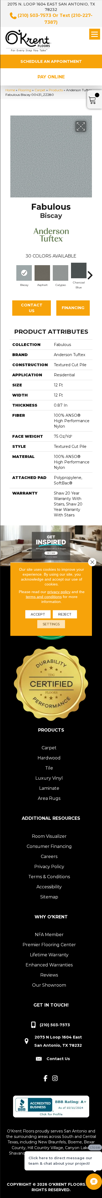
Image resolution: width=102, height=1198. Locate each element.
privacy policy (58, 591)
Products (56, 90)
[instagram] (55, 1078)
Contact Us (31, 308)
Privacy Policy (49, 866)
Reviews (49, 975)
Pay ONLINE (51, 76)
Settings (51, 624)
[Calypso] (60, 273)
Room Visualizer (49, 836)
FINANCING (73, 307)
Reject (65, 614)
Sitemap (49, 897)
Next (90, 272)
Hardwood (49, 758)
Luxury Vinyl (49, 778)
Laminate (49, 788)
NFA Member (49, 934)
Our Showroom (49, 985)
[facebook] (46, 1078)
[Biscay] (24, 273)
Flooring (24, 90)
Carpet (40, 90)
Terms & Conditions (49, 876)
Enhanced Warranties (49, 965)
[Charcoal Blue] (79, 270)
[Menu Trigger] (94, 34)
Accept (38, 614)
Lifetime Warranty (49, 954)
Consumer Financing (49, 846)
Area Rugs (49, 798)
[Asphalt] (42, 273)
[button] (51, 61)
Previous (12, 272)
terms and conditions (44, 596)
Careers (49, 856)
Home (10, 90)
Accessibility (49, 886)
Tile (49, 768)
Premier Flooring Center (49, 944)
